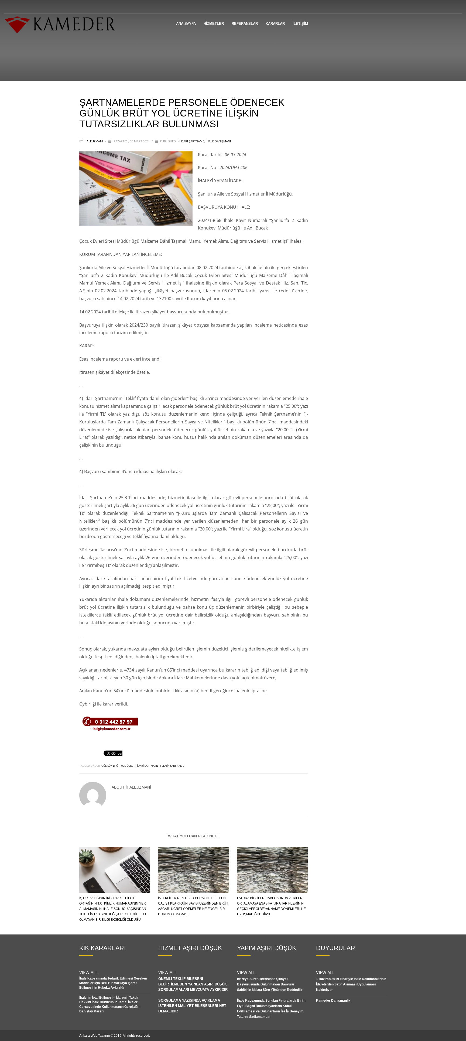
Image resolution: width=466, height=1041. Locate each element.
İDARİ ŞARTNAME (192, 141)
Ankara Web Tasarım (94, 1035)
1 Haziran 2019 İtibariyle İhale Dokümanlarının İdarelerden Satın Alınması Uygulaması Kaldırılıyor (351, 984)
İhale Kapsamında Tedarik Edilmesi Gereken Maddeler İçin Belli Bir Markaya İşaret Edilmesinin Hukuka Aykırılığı (113, 983)
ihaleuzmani (94, 141)
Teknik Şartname (172, 766)
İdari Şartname (148, 766)
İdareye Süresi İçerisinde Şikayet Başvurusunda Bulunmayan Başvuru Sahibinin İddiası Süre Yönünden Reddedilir (270, 984)
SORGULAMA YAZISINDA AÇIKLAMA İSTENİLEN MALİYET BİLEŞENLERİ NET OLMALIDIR (192, 1005)
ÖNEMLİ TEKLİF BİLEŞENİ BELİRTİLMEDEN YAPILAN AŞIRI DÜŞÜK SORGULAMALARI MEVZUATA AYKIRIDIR (193, 984)
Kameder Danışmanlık (333, 1000)
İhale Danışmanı (218, 141)
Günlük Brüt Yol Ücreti (118, 766)
